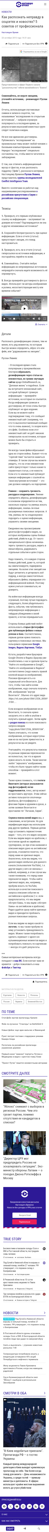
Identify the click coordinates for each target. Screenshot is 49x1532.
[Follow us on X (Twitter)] (10, 1506)
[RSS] (35, 1506)
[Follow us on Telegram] (29, 1506)
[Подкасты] (42, 1506)
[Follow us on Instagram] (23, 1506)
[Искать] (39, 1528)
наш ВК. (18, 960)
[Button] (12, 44)
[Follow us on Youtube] (16, 1506)
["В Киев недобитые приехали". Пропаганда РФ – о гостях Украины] (24, 1422)
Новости (7, 11)
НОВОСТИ (10, 1313)
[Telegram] (24, 1528)
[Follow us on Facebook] (4, 1506)
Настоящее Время (10, 32)
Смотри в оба (15, 1393)
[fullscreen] (44, 318)
